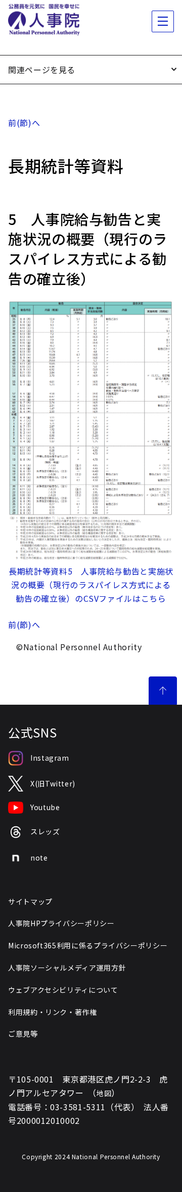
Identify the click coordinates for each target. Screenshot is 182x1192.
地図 (104, 1093)
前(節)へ (24, 123)
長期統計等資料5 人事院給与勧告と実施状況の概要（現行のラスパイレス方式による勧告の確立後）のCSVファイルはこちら (91, 584)
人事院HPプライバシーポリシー (61, 923)
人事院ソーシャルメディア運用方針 (67, 967)
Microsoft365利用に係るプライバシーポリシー (87, 945)
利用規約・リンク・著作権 (52, 1012)
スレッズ (45, 831)
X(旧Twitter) (52, 783)
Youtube (45, 807)
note (39, 858)
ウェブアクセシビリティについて (63, 990)
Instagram (49, 758)
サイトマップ (30, 901)
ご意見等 (23, 1034)
